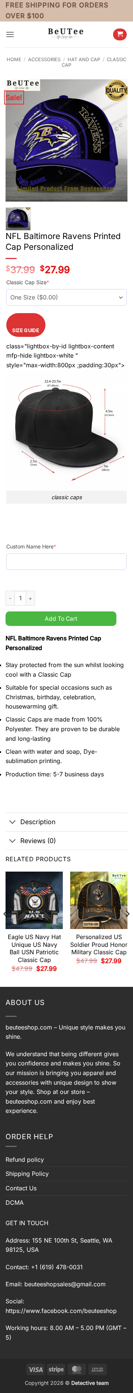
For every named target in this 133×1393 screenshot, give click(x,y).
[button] (10, 34)
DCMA (15, 1202)
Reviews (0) (38, 841)
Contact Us (21, 1188)
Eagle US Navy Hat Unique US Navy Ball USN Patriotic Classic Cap (34, 948)
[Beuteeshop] (66, 34)
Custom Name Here (31, 546)
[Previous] (5, 928)
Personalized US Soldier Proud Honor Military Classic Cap (98, 944)
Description (37, 822)
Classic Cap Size (27, 282)
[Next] (127, 928)
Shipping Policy (27, 1173)
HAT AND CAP (84, 59)
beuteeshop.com (29, 1027)
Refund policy (25, 1159)
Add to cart (61, 618)
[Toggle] (13, 823)
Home (14, 59)
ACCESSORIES (44, 59)
